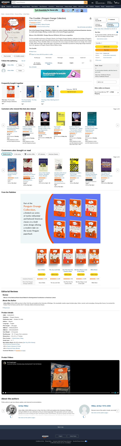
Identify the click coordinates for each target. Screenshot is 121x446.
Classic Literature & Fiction (14, 346)
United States (26, 14)
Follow (20, 65)
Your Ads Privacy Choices (78, 441)
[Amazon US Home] (45, 436)
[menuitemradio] (115, 392)
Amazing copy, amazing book (24, 364)
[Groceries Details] (54, 6)
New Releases (43, 6)
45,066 (94, 178)
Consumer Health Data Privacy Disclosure (62, 441)
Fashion (91, 6)
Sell (87, 6)
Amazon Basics (26, 6)
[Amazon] (5, 2)
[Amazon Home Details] (114, 6)
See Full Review (37, 364)
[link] (30, 91)
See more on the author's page (26, 417)
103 (78, 178)
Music (102, 6)
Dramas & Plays (18, 14)
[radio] (100, 20)
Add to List (100, 82)
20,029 (16, 178)
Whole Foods (59, 6)
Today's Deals (68, 6)
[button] (3, 6)
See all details (32, 67)
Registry (97, 6)
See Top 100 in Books (29, 342)
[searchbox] (50, 2)
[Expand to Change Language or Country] (65, 436)
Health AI (9, 6)
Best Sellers (35, 6)
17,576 (32, 176)
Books (75, 6)
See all (23, 60)
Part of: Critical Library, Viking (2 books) (39, 24)
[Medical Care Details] (20, 6)
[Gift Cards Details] (84, 6)
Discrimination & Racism (58, 180)
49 (108, 178)
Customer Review (11, 364)
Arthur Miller (34, 20)
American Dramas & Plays (13, 344)
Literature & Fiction (9, 14)
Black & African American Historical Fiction (29, 179)
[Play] (3, 392)
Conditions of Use (40, 441)
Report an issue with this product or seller (42, 54)
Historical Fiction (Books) (13, 348)
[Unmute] (118, 393)
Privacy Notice (48, 441)
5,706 (62, 178)
